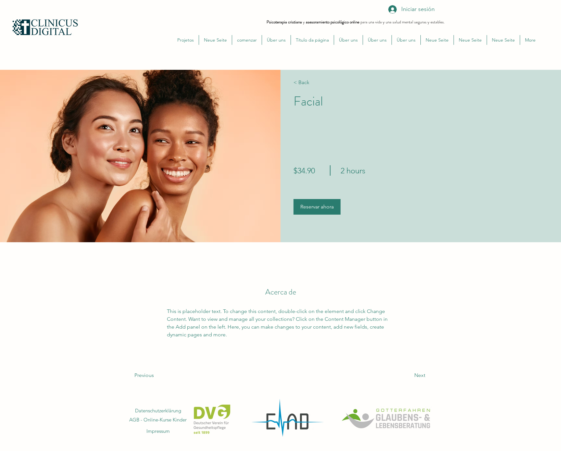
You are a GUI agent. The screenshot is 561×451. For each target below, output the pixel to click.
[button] (317, 207)
